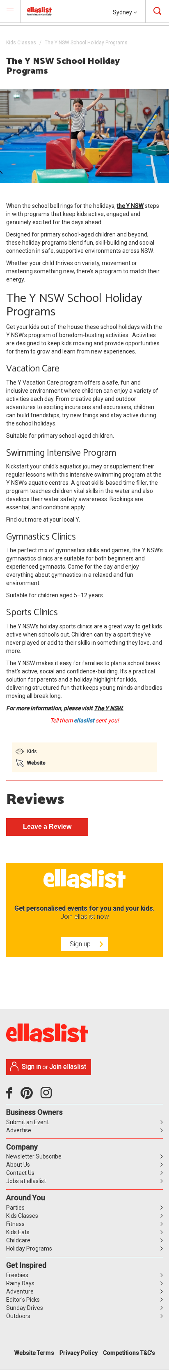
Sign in (31, 1067)
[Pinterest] (30, 1096)
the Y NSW (130, 205)
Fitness (15, 1224)
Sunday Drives (24, 1308)
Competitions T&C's (129, 1353)
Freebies (17, 1275)
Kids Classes (21, 42)
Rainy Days (20, 1283)
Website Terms (34, 1353)
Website (36, 763)
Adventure (20, 1291)
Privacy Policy (78, 1353)
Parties (15, 1207)
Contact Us (20, 1173)
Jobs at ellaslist (26, 1181)
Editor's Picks (23, 1299)
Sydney (123, 12)
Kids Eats (18, 1232)
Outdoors (18, 1316)
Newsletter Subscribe (34, 1156)
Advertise (18, 1130)
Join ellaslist (67, 1067)
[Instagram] (47, 1096)
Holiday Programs (29, 1248)
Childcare (18, 1240)
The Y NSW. (108, 708)
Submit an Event (27, 1122)
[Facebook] (11, 1096)
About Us (18, 1164)
